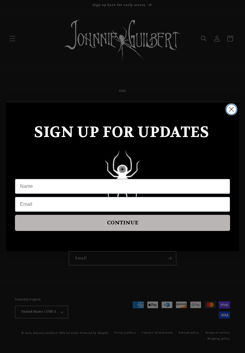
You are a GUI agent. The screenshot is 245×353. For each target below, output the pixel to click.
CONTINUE (122, 222)
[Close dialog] (231, 109)
